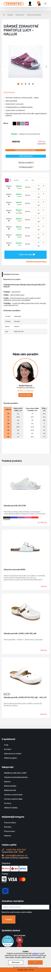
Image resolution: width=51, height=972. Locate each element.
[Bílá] (42, 517)
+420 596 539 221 (15, 849)
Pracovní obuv (20, 15)
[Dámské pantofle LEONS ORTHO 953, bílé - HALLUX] (25, 675)
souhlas (35, 953)
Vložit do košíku (26, 254)
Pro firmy (7, 803)
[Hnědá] (18, 123)
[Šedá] (6, 519)
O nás (6, 745)
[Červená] (35, 517)
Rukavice (7, 836)
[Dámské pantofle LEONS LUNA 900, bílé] (25, 611)
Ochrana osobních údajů (13, 799)
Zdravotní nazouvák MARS (14, 570)
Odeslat (8, 919)
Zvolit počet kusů (25, 156)
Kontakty (7, 749)
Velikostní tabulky (11, 808)
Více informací (9, 92)
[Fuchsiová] (27, 517)
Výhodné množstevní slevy (25, 150)
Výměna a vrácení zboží (13, 795)
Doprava (7, 782)
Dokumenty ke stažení (11, 279)
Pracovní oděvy (10, 823)
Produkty (10, 15)
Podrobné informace (11, 274)
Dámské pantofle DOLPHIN (15, 506)
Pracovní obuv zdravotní (34, 15)
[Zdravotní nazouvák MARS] (25, 547)
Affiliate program (10, 758)
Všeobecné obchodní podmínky (16, 777)
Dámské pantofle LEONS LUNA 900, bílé (20, 633)
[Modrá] (23, 123)
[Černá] (14, 123)
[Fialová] (27, 123)
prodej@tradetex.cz (16, 855)
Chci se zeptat (25, 395)
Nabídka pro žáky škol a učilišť (15, 773)
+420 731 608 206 (26, 391)
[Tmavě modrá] (13, 517)
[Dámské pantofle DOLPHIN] (25, 483)
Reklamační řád (10, 790)
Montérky (7, 827)
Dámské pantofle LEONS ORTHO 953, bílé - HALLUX (25, 697)
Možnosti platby (10, 786)
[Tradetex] (14, 3)
